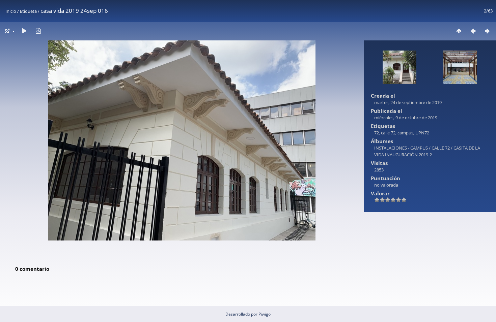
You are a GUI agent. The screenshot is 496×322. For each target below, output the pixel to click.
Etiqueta (28, 11)
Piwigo (264, 314)
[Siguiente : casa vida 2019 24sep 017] (487, 31)
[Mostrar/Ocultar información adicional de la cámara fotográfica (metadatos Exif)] (38, 31)
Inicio (10, 11)
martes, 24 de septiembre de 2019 (408, 102)
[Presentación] (24, 31)
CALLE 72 (441, 148)
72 (376, 133)
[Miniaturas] (459, 31)
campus (405, 133)
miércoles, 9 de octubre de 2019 (405, 118)
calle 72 (388, 133)
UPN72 (422, 133)
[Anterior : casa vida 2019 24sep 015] (473, 31)
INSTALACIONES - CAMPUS (401, 148)
